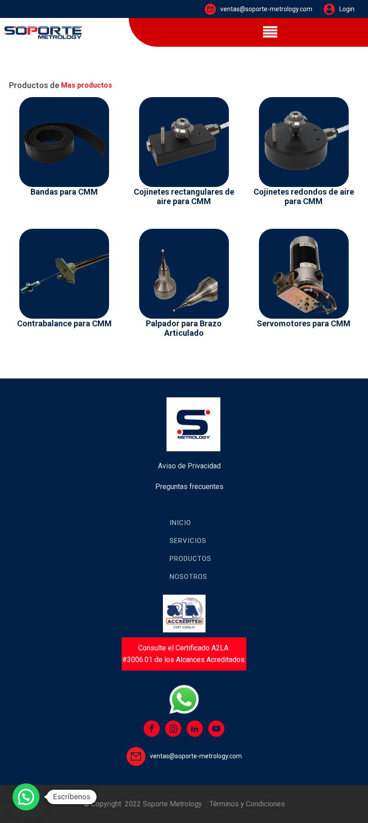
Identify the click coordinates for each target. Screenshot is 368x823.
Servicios (188, 541)
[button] (26, 796)
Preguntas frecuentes (189, 486)
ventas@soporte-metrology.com (266, 9)
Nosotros (188, 577)
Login (347, 9)
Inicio (180, 523)
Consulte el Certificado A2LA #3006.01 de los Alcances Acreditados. (184, 654)
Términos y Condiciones (247, 804)
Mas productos (86, 85)
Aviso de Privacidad (189, 466)
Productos (190, 559)
